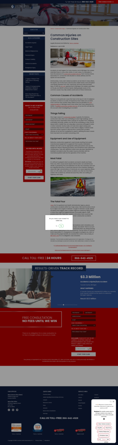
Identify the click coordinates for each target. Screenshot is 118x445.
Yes (61, 226)
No (56, 226)
